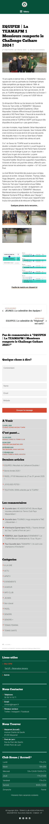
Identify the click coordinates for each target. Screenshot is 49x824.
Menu (26, 11)
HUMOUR (8, 587)
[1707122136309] (24, 62)
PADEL (7, 608)
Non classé (8, 603)
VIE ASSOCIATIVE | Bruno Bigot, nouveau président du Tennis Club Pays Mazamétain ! (23, 511)
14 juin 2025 (6, 437)
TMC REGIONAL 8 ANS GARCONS (13, 449)
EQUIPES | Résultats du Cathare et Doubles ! (22, 465)
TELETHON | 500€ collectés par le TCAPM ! (21, 490)
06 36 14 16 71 (10, 697)
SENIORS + (8, 619)
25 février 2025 (7, 447)
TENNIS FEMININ (11, 625)
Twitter (7, 711)
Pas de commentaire (37, 50)
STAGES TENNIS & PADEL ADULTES (13, 454)
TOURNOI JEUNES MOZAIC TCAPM (13, 427)
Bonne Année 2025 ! (12, 471)
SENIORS (8, 614)
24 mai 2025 (6, 442)
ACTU (6, 571)
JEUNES (7, 598)
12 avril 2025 (7, 425)
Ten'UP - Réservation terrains (16, 668)
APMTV (7, 576)
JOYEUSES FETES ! (12, 484)
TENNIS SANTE (10, 630)
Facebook (25, 711)
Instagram (16, 711)
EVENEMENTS (10, 581)
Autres (6, 675)
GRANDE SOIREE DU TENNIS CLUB (13, 439)
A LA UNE (8, 565)
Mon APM (8, 664)
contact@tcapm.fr (11, 704)
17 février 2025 (7, 452)
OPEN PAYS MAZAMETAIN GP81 (12, 444)
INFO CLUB (8, 592)
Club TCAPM (8, 50)
